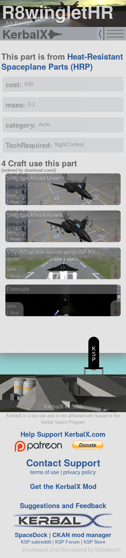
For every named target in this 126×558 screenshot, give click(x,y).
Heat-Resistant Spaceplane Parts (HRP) (62, 61)
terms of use (44, 472)
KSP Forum (67, 542)
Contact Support (63, 462)
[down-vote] (117, 201)
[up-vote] (117, 194)
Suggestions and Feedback (63, 505)
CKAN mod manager (81, 534)
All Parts (17, 23)
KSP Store (95, 542)
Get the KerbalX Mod (63, 486)
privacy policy (79, 472)
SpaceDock (31, 534)
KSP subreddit (36, 542)
